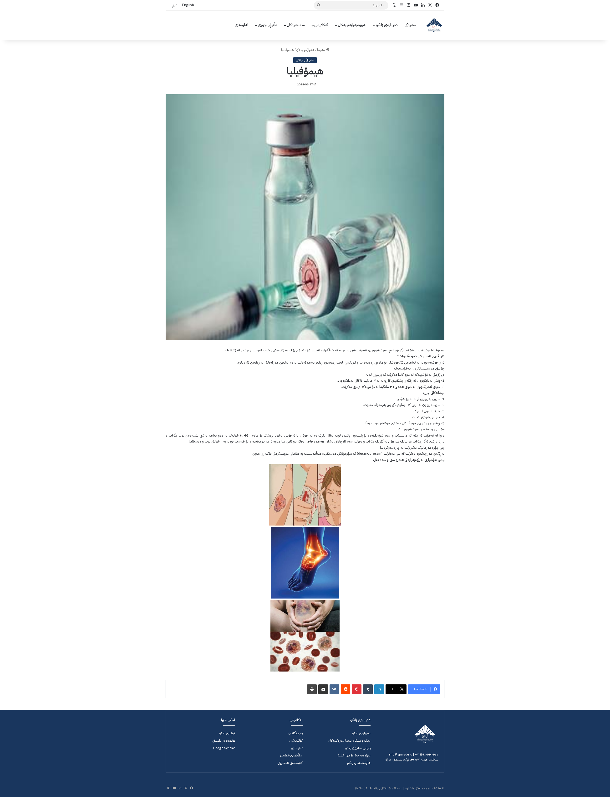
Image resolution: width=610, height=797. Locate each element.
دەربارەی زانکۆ (387, 25)
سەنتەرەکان (296, 25)
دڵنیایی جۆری (267, 25)
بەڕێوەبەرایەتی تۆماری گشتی (354, 755)
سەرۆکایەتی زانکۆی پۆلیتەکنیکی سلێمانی (377, 788)
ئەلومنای (242, 25)
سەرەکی (410, 25)
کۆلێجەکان (296, 740)
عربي (174, 5)
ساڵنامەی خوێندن (291, 755)
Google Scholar (224, 747)
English (188, 5)
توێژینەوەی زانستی (223, 740)
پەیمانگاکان (295, 733)
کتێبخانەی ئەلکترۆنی (290, 762)
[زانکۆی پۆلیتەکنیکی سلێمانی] (434, 25)
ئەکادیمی (321, 25)
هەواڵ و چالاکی (305, 49)
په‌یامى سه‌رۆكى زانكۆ (358, 747)
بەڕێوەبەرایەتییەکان (352, 25)
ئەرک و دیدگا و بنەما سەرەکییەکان (349, 740)
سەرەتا (321, 49)
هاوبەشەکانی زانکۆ (359, 762)
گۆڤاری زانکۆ (227, 733)
